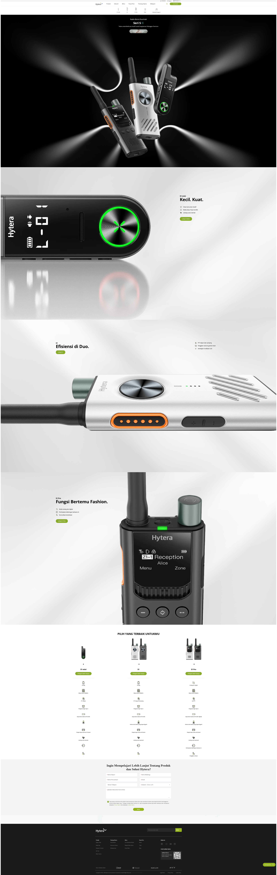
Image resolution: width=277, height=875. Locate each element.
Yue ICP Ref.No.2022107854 (136, 872)
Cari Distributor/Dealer (129, 842)
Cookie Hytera (131, 805)
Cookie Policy (178, 872)
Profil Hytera (113, 842)
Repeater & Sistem (99, 848)
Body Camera (98, 853)
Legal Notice (162, 872)
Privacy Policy (170, 872)
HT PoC (97, 851)
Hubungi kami (113, 848)
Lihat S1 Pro (61, 521)
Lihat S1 (60, 352)
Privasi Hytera (117, 805)
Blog (140, 848)
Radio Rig (98, 845)
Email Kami (175, 4)
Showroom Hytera (114, 845)
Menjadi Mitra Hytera (129, 845)
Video (140, 845)
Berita (140, 842)
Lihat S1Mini (186, 219)
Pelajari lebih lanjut (83, 673)
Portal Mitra (127, 848)
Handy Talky (98, 842)
